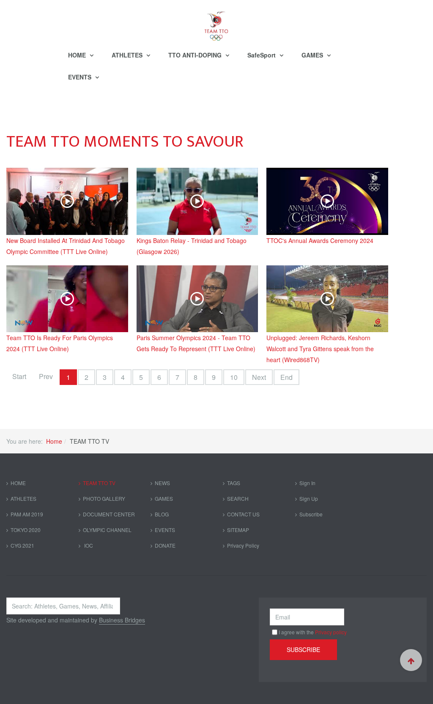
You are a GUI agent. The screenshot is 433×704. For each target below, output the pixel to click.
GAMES (313, 55)
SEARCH (238, 498)
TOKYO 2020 (26, 529)
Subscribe (311, 514)
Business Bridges (122, 620)
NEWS (162, 482)
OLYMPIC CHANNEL (107, 529)
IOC (88, 545)
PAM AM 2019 (27, 514)
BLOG (162, 514)
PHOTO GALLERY (104, 498)
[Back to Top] (411, 660)
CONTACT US (243, 514)
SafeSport (262, 55)
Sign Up (308, 498)
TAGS (233, 482)
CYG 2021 (22, 545)
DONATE (165, 545)
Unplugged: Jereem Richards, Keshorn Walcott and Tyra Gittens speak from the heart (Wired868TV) (320, 348)
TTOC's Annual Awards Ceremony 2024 (319, 240)
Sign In (307, 482)
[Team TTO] (216, 22)
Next (259, 377)
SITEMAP (238, 529)
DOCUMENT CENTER (109, 514)
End (286, 377)
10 (234, 377)
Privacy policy (331, 632)
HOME (78, 55)
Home (54, 441)
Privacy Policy (243, 545)
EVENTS (80, 77)
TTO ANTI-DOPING (195, 55)
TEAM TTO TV (99, 482)
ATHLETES (128, 55)
